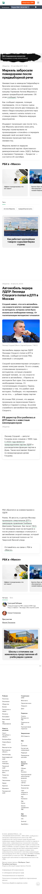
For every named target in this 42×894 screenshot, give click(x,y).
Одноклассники (25, 703)
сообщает (11, 96)
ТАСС (34, 525)
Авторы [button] (5, 597)
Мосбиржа (21, 862)
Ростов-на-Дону (5, 771)
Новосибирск (6, 742)
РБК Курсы (23, 802)
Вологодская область (6, 751)
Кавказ (4, 783)
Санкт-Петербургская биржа (16, 863)
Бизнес (4, 707)
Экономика (5, 701)
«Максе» (8, 549)
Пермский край (5, 767)
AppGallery (24, 824)
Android (23, 821)
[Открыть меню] (38, 2)
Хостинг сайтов (23, 781)
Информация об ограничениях (13, 870)
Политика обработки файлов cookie (14, 883)
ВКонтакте (24, 700)
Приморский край (6, 792)
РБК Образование (6, 723)
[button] (21, 58)
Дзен (22, 708)
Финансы (5, 714)
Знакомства (24, 788)
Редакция (24, 753)
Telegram (24, 706)
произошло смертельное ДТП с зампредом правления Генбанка (17, 521)
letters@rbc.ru (32, 855)
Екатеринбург (6, 739)
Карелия (5, 786)
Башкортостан (7, 747)
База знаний (6, 719)
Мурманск (5, 788)
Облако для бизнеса (23, 770)
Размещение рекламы (24, 756)
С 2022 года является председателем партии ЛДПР (18, 443)
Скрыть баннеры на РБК (24, 718)
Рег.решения (24, 785)
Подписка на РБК (25, 723)
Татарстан (5, 775)
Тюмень (4, 778)
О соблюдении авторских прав (13, 872)
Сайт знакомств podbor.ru (24, 792)
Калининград (6, 754)
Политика (5, 699)
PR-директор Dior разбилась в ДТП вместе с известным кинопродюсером (18, 420)
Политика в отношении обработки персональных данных (19, 879)
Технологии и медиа (6, 710)
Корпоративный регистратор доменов (24, 776)
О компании (24, 744)
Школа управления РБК (24, 807)
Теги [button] (3, 202)
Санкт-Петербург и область (6, 734)
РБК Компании (24, 797)
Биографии (5, 716)
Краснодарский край (7, 758)
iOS (22, 819)
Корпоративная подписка (25, 727)
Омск (4, 745)
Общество (6, 66)
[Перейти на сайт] (21, 58)
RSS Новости (25, 736)
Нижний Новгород (5, 762)
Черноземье (6, 780)
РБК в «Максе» (11, 164)
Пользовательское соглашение (13, 875)
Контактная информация (24, 749)
